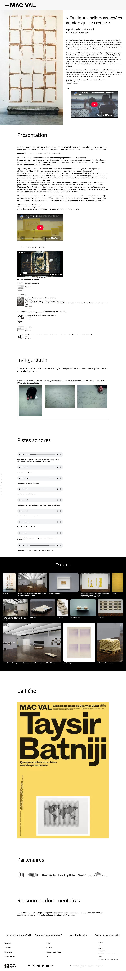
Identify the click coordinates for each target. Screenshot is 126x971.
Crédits (100, 956)
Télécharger (76, 83)
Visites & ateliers (9, 956)
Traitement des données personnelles (107, 953)
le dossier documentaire (30, 913)
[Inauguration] (1, 481)
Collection (7, 948)
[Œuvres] (1, 487)
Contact (100, 948)
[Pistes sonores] (1, 484)
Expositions (7, 943)
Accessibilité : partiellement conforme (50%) (108, 959)
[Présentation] (1, 478)
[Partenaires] (1, 492)
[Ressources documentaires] (1, 495)
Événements (8, 952)
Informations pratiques (53, 952)
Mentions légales (102, 951)
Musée (48, 943)
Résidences (49, 948)
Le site (48, 956)
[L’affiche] (1, 489)
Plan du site (101, 942)
